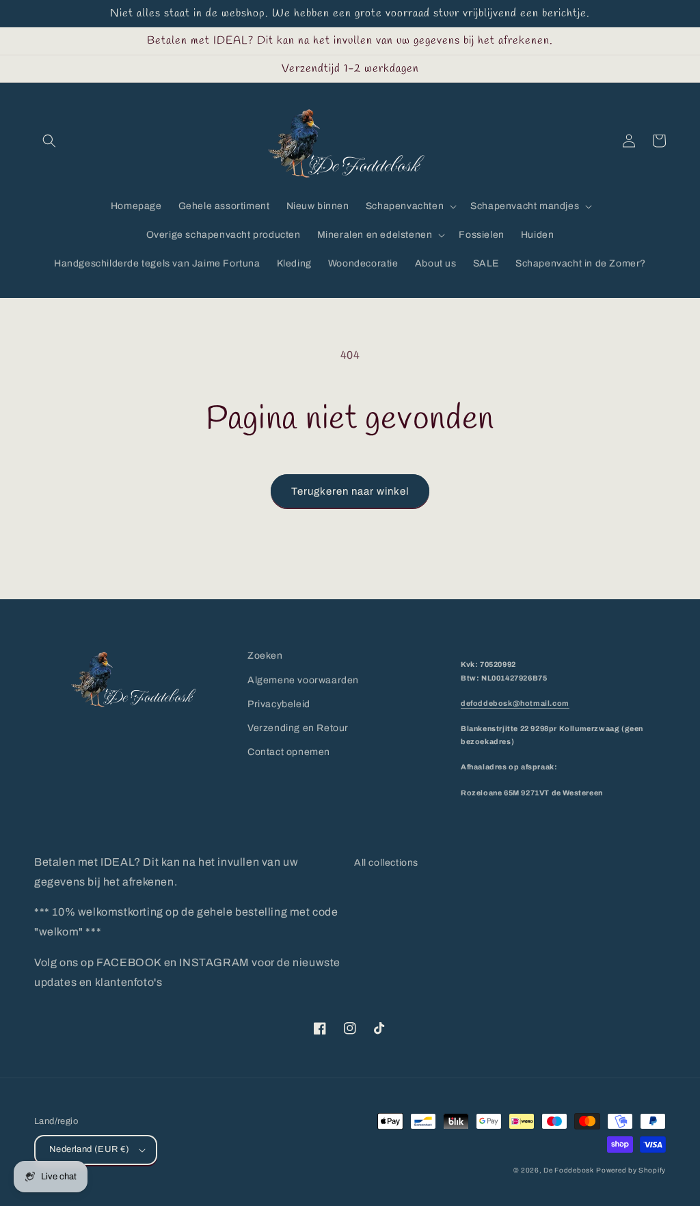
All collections (386, 863)
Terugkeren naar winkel (350, 491)
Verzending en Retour (298, 728)
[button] (49, 141)
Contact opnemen (288, 752)
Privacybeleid (278, 704)
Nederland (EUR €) (89, 1149)
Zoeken (265, 655)
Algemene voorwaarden (303, 680)
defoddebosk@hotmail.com (515, 703)
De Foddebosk (568, 1170)
